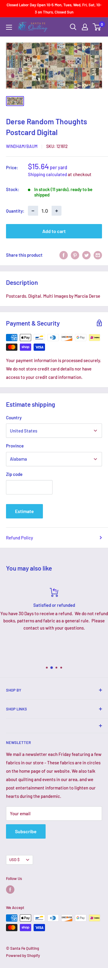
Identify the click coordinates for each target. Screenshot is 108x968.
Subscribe (26, 831)
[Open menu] (9, 27)
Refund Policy (19, 537)
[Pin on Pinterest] (75, 254)
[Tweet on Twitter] (86, 254)
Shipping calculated (47, 174)
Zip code (14, 474)
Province (15, 445)
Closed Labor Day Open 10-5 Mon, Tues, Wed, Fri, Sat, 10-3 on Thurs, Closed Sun (54, 8)
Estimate (24, 511)
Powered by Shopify (23, 955)
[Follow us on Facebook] (10, 889)
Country (14, 417)
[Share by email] (98, 254)
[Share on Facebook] (63, 254)
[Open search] (73, 27)
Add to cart (54, 231)
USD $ (14, 859)
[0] (97, 27)
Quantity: (15, 211)
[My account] (85, 27)
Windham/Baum (22, 146)
